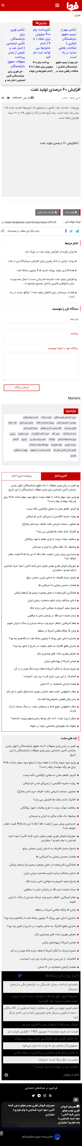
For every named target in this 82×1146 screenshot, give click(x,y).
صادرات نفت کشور (46, 212)
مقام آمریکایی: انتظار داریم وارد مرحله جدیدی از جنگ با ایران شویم (41, 623)
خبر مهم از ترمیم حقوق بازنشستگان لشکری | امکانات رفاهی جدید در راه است (67, 67)
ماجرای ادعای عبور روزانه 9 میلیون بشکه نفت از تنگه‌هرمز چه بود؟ (42, 638)
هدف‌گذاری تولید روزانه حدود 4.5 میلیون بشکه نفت (45, 271)
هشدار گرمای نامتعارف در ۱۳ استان (58, 684)
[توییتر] (71, 231)
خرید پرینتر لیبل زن (38, 439)
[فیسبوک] (66, 231)
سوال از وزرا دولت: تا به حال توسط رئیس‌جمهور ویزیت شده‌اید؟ (43, 718)
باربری (24, 439)
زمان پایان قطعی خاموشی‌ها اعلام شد (56, 699)
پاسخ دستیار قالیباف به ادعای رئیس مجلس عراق (51, 578)
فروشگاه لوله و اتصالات (38, 445)
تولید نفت (70, 212)
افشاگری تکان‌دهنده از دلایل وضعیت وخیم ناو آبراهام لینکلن (45, 593)
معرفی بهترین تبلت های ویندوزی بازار (56, 654)
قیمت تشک (46, 417)
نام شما (74, 319)
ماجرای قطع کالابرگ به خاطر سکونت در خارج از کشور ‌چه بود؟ (44, 646)
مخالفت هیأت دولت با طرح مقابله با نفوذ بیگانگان (50, 539)
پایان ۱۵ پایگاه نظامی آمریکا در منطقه (57, 631)
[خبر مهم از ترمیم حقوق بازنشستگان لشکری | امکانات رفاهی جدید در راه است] (67, 44)
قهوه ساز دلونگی (20, 450)
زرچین (12, 434)
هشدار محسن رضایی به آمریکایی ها (57, 585)
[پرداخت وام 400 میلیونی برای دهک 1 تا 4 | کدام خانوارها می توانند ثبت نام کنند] (41, 44)
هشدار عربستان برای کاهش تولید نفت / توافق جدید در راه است (42, 295)
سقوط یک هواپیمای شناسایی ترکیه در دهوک (53, 726)
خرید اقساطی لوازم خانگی (65, 417)
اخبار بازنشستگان (30, 417)
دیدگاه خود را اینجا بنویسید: (62, 349)
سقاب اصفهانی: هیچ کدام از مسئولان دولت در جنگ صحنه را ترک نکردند (42, 709)
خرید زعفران (23, 434)
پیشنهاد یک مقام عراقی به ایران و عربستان (54, 547)
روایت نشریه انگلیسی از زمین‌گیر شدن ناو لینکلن (51, 516)
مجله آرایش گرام (31, 428)
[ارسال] (9, 98)
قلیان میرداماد (70, 428)
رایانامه (74, 334)
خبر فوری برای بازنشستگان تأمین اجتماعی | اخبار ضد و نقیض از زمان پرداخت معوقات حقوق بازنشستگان (15, 76)
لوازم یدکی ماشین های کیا (65, 450)
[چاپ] (4, 98)
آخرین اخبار (61, 476)
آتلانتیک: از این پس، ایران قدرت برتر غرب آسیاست (49, 676)
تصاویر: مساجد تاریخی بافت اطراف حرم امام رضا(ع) (49, 524)
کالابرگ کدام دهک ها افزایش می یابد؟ (56, 532)
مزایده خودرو (70, 445)
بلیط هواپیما (56, 445)
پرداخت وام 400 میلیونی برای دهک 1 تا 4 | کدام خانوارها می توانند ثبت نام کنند (41, 67)
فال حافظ (12, 423)
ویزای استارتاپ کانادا (45, 423)
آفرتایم (15, 439)
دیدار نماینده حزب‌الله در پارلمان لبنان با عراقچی (51, 616)
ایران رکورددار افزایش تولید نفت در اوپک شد (49, 252)
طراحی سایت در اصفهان (40, 450)
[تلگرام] (77, 231)
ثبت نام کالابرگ (69, 434)
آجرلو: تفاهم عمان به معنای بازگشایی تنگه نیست (51, 509)
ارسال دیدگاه (22, 387)
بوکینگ (52, 439)
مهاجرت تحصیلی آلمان (66, 423)
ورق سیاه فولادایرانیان (67, 439)
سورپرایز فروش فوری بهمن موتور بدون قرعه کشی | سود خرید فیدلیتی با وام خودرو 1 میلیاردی (31, 1110)
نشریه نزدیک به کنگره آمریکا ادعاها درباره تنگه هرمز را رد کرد (45, 669)
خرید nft (56, 434)
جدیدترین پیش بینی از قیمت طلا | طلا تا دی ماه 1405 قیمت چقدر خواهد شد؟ (42, 556)
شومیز (73, 455)
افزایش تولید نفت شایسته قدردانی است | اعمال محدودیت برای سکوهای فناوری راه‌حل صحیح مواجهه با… (42, 282)
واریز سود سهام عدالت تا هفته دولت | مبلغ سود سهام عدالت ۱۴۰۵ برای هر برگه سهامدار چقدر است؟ (39, 499)
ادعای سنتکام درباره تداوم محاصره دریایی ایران (52, 600)
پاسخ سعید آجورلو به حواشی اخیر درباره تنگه (53, 608)
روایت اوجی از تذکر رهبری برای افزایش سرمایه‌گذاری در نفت (41, 261)
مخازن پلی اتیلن (26, 423)
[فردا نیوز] (72, 6)
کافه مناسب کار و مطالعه (51, 428)
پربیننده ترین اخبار (21, 476)
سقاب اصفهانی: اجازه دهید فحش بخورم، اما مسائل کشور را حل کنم (41, 692)
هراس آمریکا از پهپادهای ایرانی (60, 661)
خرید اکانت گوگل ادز (40, 434)
